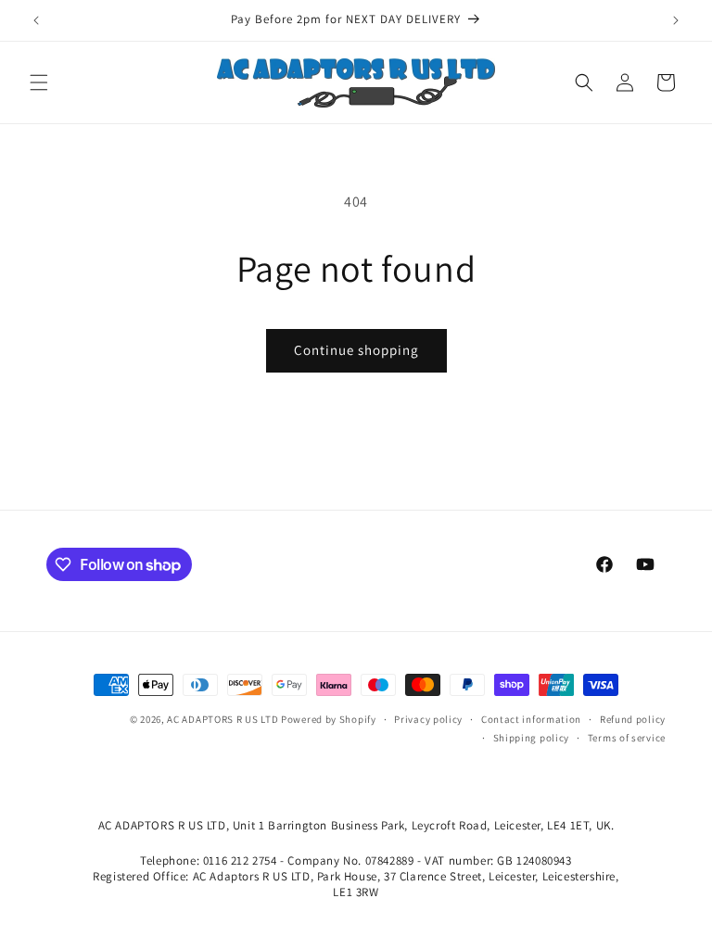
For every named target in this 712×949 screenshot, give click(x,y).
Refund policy (633, 719)
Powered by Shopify (328, 719)
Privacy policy (428, 719)
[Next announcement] (675, 20)
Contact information (531, 719)
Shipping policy (531, 737)
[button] (39, 82)
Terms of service (627, 737)
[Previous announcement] (36, 20)
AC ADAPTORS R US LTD (222, 719)
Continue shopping (356, 350)
